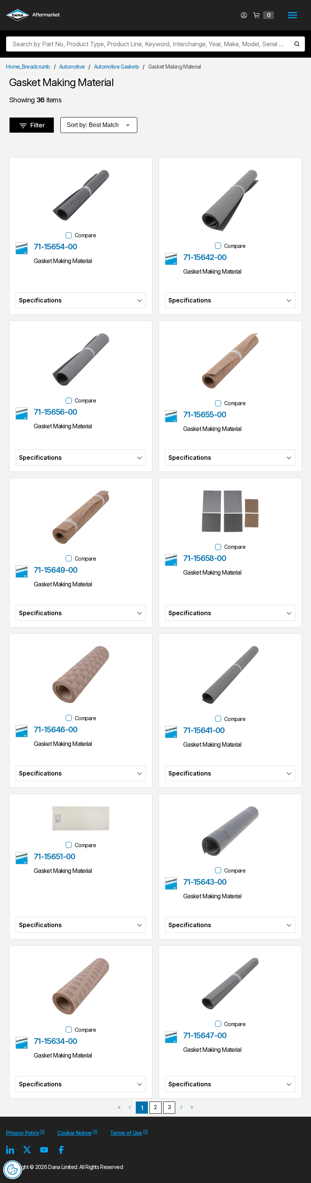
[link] (119, 1107)
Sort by (93, 125)
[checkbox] (69, 235)
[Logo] (33, 16)
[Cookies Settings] (12, 1169)
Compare (85, 235)
